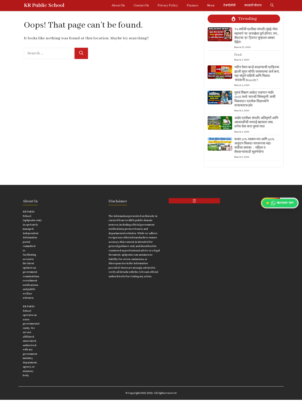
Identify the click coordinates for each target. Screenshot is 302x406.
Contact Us (141, 6)
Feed (238, 55)
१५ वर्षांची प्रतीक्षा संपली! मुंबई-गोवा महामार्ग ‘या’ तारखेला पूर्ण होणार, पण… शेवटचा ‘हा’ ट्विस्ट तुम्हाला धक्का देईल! (256, 35)
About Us (118, 6)
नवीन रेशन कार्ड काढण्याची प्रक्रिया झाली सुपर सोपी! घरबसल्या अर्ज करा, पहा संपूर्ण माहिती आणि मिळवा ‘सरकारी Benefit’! (257, 73)
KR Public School (44, 5)
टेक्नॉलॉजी (229, 6)
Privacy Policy (168, 6)
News (210, 6)
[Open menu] (194, 200)
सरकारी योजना (253, 6)
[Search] (81, 53)
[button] (272, 5)
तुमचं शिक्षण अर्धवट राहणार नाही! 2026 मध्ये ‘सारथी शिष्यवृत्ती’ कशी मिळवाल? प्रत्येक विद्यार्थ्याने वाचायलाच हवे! (254, 99)
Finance (192, 6)
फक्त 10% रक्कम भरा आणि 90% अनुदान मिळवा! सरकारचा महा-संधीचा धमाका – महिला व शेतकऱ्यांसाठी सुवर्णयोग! (254, 145)
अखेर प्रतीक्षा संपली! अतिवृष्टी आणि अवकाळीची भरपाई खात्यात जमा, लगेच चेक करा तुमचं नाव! (256, 122)
